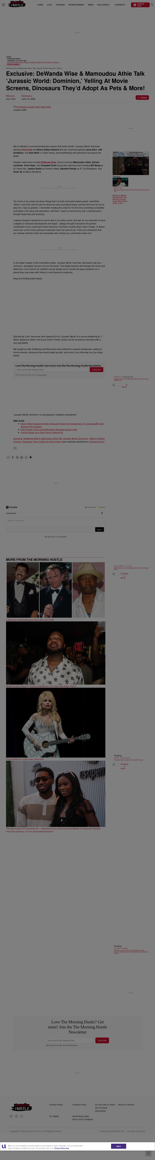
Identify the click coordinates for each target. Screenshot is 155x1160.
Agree (118, 1146)
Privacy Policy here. (61, 1148)
